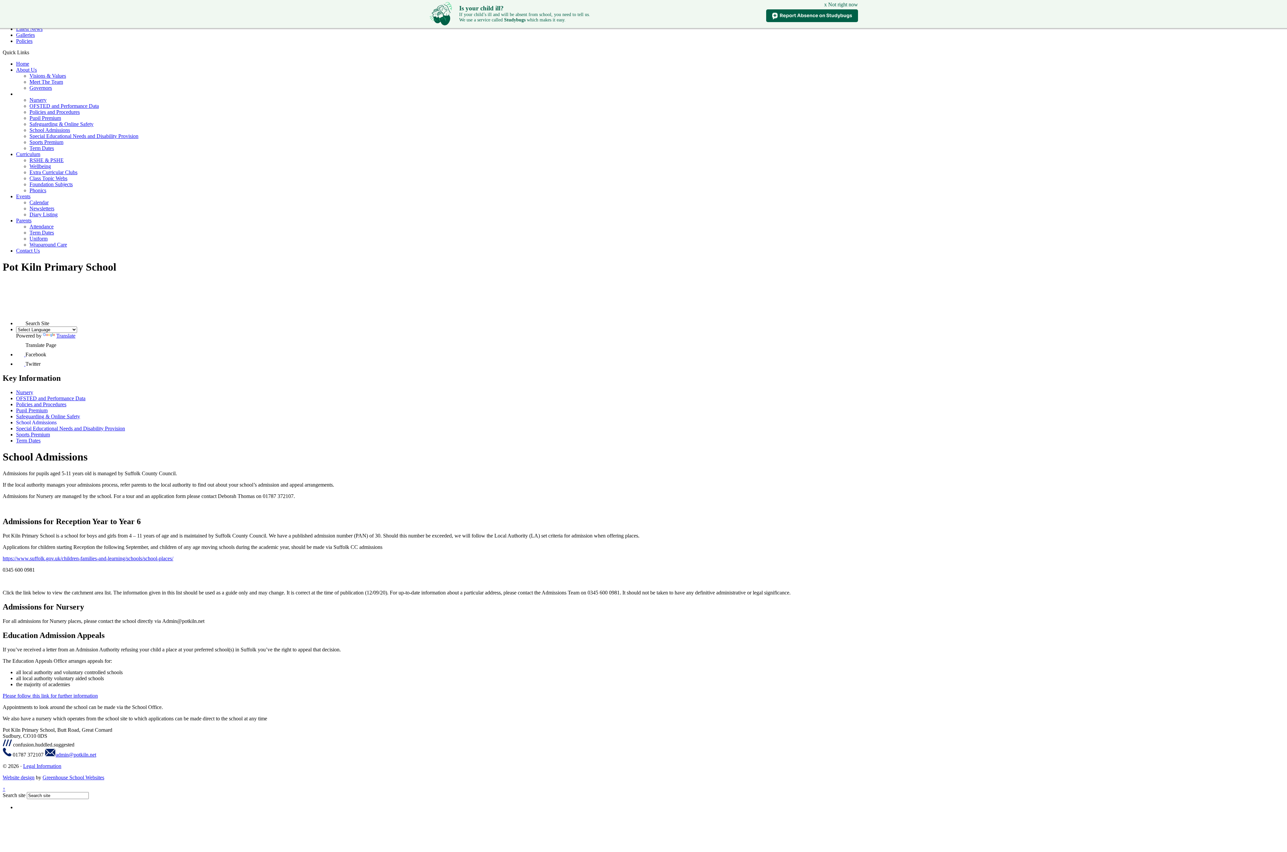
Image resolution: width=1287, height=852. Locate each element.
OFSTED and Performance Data (64, 106)
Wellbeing (40, 166)
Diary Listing (43, 214)
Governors (40, 88)
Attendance (41, 226)
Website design (19, 777)
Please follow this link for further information (50, 696)
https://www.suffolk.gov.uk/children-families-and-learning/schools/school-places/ (88, 558)
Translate (65, 336)
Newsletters (41, 208)
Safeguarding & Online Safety (61, 124)
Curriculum (28, 154)
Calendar (39, 202)
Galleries (25, 35)
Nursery (38, 100)
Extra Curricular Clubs (53, 172)
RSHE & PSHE (46, 160)
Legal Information (42, 766)
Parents (24, 220)
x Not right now (841, 4)
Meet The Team (46, 82)
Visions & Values (47, 76)
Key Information (33, 94)
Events (23, 196)
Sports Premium (46, 142)
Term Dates (41, 148)
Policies (24, 41)
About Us (26, 70)
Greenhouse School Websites (73, 777)
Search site (14, 795)
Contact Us (28, 251)
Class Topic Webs (48, 178)
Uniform (38, 238)
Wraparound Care (48, 244)
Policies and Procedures (54, 112)
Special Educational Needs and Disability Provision (83, 136)
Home (22, 64)
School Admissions (49, 130)
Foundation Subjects (51, 184)
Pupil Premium (45, 118)
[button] (31, 52)
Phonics (37, 190)
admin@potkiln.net (76, 755)
